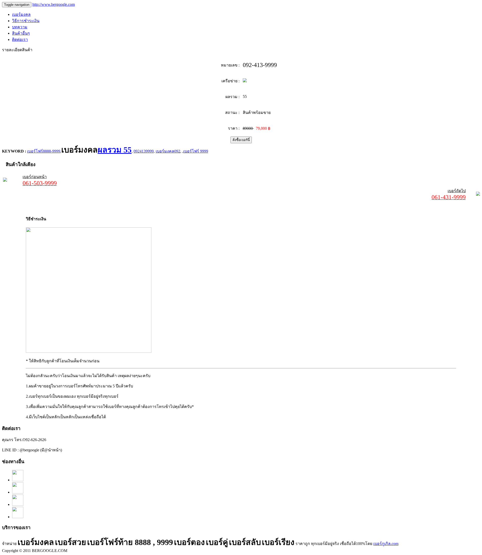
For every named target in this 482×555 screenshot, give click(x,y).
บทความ (19, 27)
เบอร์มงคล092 (168, 151)
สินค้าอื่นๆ (21, 33)
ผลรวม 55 (115, 149)
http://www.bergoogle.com (53, 4)
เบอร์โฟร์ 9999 (195, 151)
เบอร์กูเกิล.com (385, 543)
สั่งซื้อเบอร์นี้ (241, 140)
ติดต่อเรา (20, 39)
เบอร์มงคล (21, 14)
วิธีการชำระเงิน (25, 21)
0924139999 (144, 151)
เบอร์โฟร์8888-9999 (43, 151)
